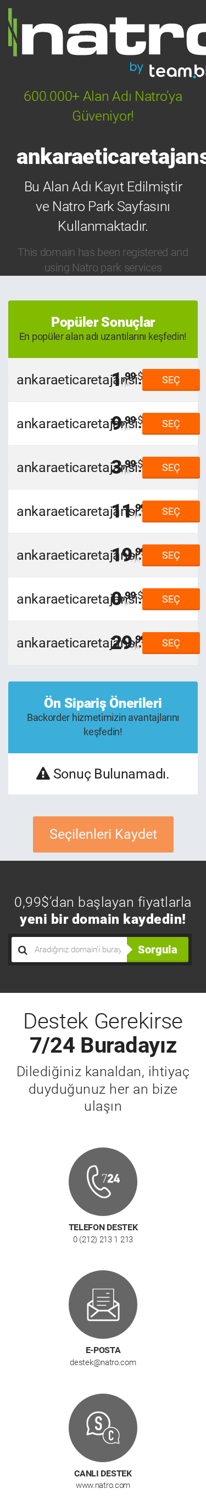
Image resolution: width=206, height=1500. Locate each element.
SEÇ (171, 379)
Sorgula (157, 949)
